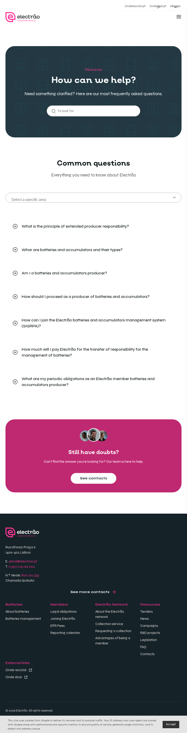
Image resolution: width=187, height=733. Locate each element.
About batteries (17, 612)
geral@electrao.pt (23, 561)
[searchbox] (96, 199)
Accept (171, 724)
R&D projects (150, 633)
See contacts (93, 478)
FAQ (143, 647)
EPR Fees (57, 626)
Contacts (147, 654)
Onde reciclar (16, 670)
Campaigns (149, 626)
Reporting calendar (65, 633)
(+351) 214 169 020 (22, 567)
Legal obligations (63, 612)
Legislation (148, 640)
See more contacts (89, 592)
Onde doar (13, 677)
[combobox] (93, 197)
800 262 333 (30, 575)
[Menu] (179, 17)
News (144, 619)
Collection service (109, 624)
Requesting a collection (113, 631)
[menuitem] (159, 6)
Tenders (146, 612)
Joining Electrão (62, 619)
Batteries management (23, 619)
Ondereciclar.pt (135, 6)
